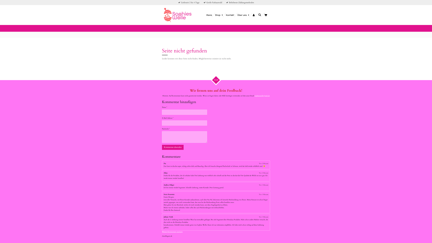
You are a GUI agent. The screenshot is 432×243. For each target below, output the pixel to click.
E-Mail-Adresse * (167, 118)
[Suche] (260, 15)
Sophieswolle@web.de (262, 96)
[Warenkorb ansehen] (266, 15)
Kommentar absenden (173, 147)
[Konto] (254, 15)
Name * (164, 107)
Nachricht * (166, 129)
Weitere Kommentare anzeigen (172, 232)
